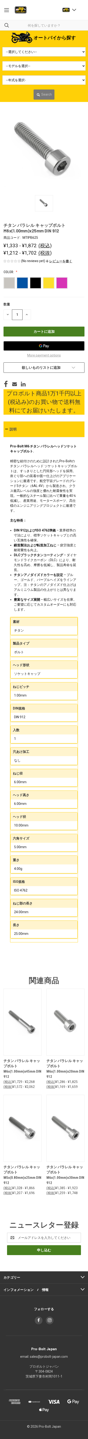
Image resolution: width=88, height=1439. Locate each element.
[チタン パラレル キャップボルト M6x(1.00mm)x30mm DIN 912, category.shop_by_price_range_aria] (65, 1128)
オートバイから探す (55, 38)
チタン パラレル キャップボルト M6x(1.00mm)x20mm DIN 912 (65, 1069)
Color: (9, 272)
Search (46, 94)
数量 (7, 304)
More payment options (44, 355)
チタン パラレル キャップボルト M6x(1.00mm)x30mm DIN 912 (65, 1175)
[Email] (14, 384)
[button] (59, 261)
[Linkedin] (23, 384)
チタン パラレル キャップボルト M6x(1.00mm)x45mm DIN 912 (22, 1069)
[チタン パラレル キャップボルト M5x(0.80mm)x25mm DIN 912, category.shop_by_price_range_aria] (22, 1128)
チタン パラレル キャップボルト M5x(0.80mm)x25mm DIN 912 (22, 1175)
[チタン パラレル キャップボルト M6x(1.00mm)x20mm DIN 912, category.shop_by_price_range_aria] (65, 1022)
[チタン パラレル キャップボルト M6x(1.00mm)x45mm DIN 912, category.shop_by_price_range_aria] (22, 1022)
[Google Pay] (44, 346)
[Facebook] (6, 384)
